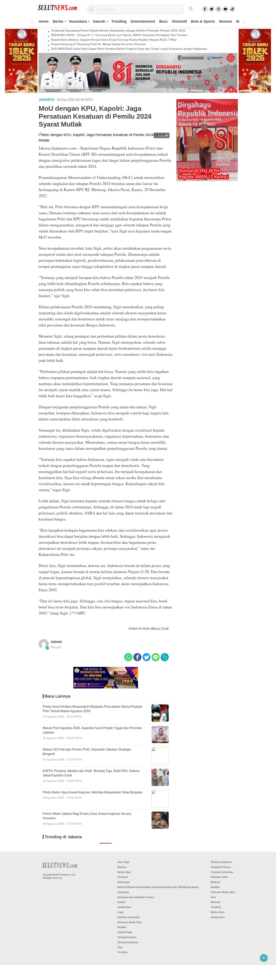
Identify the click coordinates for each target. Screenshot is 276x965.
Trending (119, 21)
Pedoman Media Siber (129, 922)
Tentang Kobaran (126, 937)
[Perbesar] (106, 140)
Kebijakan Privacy (221, 867)
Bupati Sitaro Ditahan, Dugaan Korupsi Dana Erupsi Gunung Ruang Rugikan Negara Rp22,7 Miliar (114, 39)
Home (44, 21)
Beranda (215, 902)
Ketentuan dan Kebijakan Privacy (135, 897)
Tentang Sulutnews (127, 942)
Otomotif (179, 21)
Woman (225, 21)
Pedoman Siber (219, 877)
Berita (58, 21)
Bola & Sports (203, 21)
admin (56, 642)
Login (120, 912)
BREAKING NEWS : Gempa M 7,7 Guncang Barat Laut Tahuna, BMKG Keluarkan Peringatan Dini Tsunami (119, 35)
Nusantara (78, 21)
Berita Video (124, 872)
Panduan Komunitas (128, 917)
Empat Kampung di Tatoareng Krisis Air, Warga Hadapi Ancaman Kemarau (98, 44)
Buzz (163, 21)
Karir (213, 897)
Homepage (123, 882)
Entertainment (143, 21)
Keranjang (123, 892)
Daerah (99, 21)
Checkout (122, 877)
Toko (120, 947)
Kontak (121, 902)
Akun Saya (123, 862)
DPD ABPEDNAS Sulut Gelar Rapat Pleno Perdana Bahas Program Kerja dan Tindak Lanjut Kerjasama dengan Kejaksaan (129, 48)
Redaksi (121, 927)
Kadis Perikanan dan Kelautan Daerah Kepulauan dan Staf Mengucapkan (158, 887)
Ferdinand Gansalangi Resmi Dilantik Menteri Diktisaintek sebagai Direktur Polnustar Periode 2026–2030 (118, 30)
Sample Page (124, 932)
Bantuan (122, 867)
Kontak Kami (124, 907)
